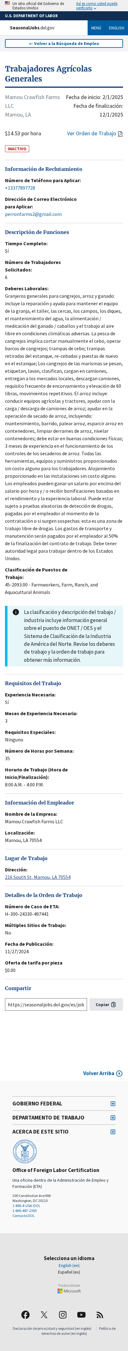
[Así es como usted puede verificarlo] (64, 5)
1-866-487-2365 (24, 1210)
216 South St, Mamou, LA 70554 (38, 877)
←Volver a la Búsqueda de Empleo (64, 43)
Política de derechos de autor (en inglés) (78, 1331)
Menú (96, 28)
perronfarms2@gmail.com (33, 214)
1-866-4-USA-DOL (26, 1205)
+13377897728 (20, 188)
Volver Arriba (98, 1073)
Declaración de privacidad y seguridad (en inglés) (52, 1328)
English (116, 28)
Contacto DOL (23, 1215)
